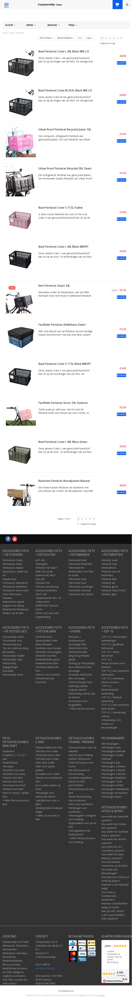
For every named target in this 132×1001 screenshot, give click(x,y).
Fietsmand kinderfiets (80, 564)
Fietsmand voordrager (80, 586)
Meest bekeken (64, 37)
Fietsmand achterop (79, 590)
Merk (30, 25)
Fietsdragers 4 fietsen (113, 774)
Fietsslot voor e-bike (47, 751)
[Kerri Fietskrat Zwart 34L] (21, 298)
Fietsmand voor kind (14, 785)
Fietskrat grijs (108, 594)
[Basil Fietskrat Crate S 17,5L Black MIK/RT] (21, 376)
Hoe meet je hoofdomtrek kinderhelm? (108, 896)
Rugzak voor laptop (13, 605)
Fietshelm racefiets (46, 655)
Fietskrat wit (108, 582)
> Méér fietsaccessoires (81, 708)
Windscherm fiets (78, 648)
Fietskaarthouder (77, 652)
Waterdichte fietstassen (16, 609)
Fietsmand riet (76, 567)
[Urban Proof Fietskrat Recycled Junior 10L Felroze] (21, 141)
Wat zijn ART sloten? (112, 911)
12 (79, 37)
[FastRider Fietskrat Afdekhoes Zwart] (21, 337)
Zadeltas (7, 598)
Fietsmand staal (77, 579)
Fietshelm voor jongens (49, 652)
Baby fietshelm (44, 644)
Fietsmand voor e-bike (48, 755)
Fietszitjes (8, 766)
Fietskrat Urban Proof (113, 590)
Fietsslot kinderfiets (46, 590)
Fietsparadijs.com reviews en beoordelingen (111, 723)
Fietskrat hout (109, 564)
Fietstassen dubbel (13, 567)
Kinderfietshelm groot (48, 659)
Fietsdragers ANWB (112, 785)
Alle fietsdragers (110, 743)
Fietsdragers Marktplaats (115, 789)
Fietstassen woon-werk (15, 590)
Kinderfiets (8, 751)
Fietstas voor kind (12, 777)
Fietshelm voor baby (14, 774)
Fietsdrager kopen (111, 796)
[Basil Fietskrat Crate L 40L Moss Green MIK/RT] (21, 454)
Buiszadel (8, 670)
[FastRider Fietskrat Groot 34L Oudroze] (21, 415)
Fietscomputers (77, 800)
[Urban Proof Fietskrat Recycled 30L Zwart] (21, 181)
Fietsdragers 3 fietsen (113, 770)
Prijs (71, 25)
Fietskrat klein (109, 579)
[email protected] (45, 968)
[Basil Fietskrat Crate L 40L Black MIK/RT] (21, 259)
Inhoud (52, 25)
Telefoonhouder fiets (80, 682)
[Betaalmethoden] (73, 942)
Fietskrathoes (109, 567)
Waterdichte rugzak (13, 601)
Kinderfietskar (10, 762)
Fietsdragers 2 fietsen (113, 766)
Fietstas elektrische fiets (49, 747)
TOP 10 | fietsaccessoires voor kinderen (113, 663)
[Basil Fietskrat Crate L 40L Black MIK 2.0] (21, 63)
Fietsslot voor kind (13, 781)
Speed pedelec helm (47, 640)
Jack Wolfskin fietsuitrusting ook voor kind (81, 789)
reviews (101, 995)
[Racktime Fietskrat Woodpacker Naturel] (21, 493)
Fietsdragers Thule (111, 781)
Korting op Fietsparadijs (81, 663)
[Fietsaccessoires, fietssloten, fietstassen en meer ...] (50, 4)
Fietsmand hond (77, 560)
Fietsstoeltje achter (13, 636)
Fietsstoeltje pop (12, 644)
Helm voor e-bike (45, 762)
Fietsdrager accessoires (114, 792)
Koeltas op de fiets (13, 613)
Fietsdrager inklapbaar (113, 777)
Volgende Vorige (108, 43)
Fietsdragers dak (110, 762)
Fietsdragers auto (111, 747)
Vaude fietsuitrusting (79, 796)
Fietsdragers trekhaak (113, 751)
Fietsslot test (43, 582)
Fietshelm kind (43, 636)
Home (5, 32)
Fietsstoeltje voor (12, 640)
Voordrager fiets (77, 644)
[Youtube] (15, 539)
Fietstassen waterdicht (15, 582)
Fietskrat (20, 32)
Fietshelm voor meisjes (48, 648)
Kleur (9, 25)
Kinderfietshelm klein (47, 663)
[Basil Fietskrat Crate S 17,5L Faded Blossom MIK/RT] (21, 220)
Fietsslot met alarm (46, 567)
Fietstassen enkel (12, 564)
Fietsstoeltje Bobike (14, 655)
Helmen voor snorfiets (48, 674)
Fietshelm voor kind (13, 770)
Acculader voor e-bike (48, 774)
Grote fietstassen (12, 594)
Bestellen (121, 62)
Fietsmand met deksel (80, 594)
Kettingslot (42, 564)
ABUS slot (41, 594)
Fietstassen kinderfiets (15, 586)
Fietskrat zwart (109, 560)
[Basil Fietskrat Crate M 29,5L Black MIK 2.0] (21, 102)
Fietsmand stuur (77, 582)
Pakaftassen (9, 579)
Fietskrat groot (109, 586)
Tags (12, 32)
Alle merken (46, 37)
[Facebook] (8, 539)
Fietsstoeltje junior (13, 674)
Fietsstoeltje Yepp (12, 659)
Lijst (89, 37)
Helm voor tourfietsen (80, 804)
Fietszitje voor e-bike (47, 758)
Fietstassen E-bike (13, 560)
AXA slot (40, 579)
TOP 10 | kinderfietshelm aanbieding (109, 689)
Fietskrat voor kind (13, 789)
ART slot (40, 560)
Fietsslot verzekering (47, 586)
